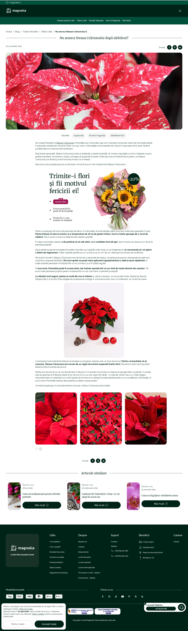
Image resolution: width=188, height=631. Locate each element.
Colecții (81, 547)
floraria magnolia (97, 135)
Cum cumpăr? (55, 547)
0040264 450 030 (121, 556)
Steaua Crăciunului (65, 143)
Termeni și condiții (57, 557)
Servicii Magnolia (113, 21)
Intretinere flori (117, 135)
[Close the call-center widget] (144, 603)
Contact (114, 542)
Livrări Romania (84, 557)
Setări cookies (55, 568)
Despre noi (82, 542)
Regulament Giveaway (59, 573)
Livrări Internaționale (86, 568)
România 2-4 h (148, 558)
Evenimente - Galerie (86, 578)
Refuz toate (18, 624)
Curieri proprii (148, 542)
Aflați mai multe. (26, 609)
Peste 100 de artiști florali (153, 552)
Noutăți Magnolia (96, 21)
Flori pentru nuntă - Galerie (89, 573)
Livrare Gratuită (84, 562)
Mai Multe (126, 21)
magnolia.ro (15, 2)
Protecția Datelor (56, 562)
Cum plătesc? (55, 542)
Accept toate (49, 624)
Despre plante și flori (66, 21)
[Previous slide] (36, 449)
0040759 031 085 (121, 551)
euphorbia (79, 135)
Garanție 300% (148, 547)
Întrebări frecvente (57, 552)
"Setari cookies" (38, 614)
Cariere (176, 542)
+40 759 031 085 (161, 609)
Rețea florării (83, 552)
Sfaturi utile (82, 21)
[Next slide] (40, 449)
